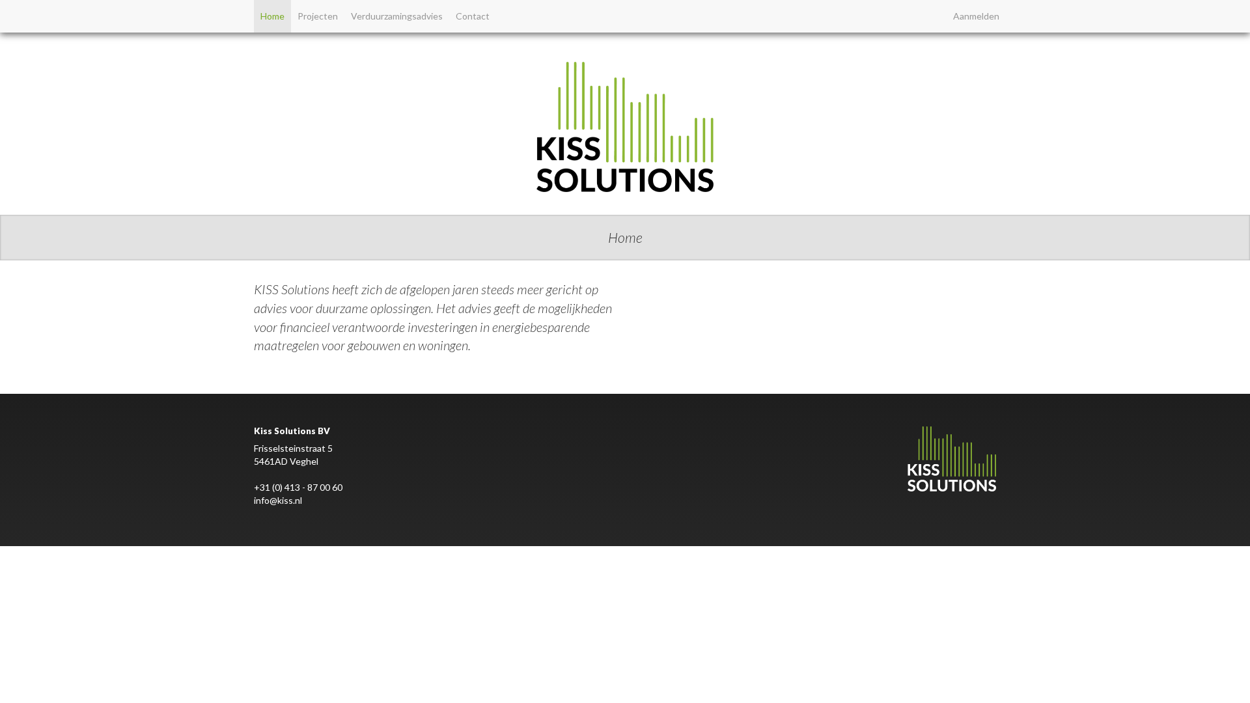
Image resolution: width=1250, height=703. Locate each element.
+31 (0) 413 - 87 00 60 (298, 487)
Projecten (318, 15)
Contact (473, 15)
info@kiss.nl (278, 500)
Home (272, 15)
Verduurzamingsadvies (397, 15)
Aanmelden (976, 15)
